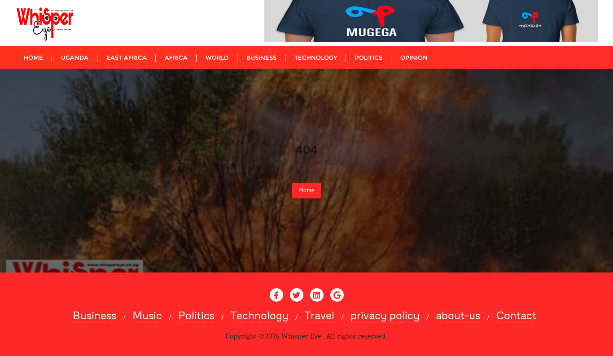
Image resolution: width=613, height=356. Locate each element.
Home (306, 190)
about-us (458, 315)
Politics (196, 315)
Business (94, 315)
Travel (319, 315)
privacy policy (385, 315)
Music (147, 315)
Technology (260, 315)
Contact (516, 315)
